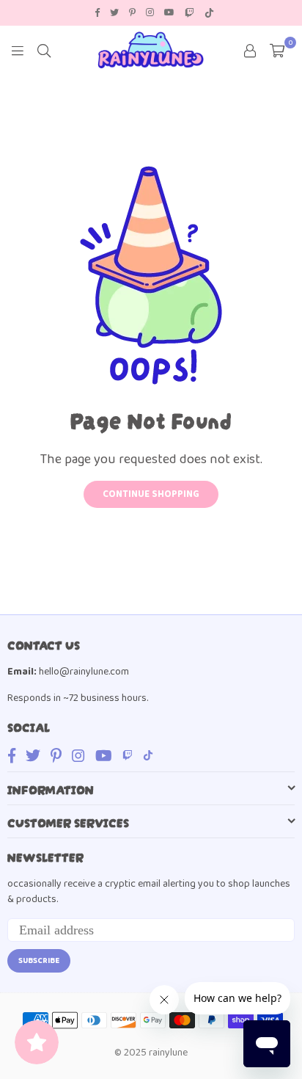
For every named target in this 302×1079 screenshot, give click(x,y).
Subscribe (38, 960)
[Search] (44, 50)
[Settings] (250, 50)
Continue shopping (151, 494)
